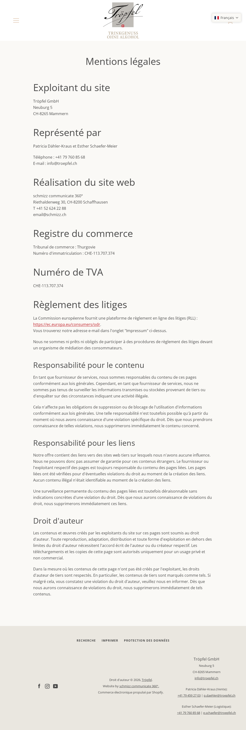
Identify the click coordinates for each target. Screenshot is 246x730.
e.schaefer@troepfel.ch (219, 713)
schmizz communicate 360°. (139, 686)
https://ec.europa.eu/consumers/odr (66, 324)
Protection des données (147, 640)
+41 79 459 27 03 (189, 695)
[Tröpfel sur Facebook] (39, 685)
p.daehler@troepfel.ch (219, 695)
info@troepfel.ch (206, 678)
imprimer (110, 640)
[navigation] (16, 20)
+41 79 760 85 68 (188, 713)
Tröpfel (147, 680)
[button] (226, 17)
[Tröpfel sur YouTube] (55, 685)
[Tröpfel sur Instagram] (47, 685)
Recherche (86, 640)
